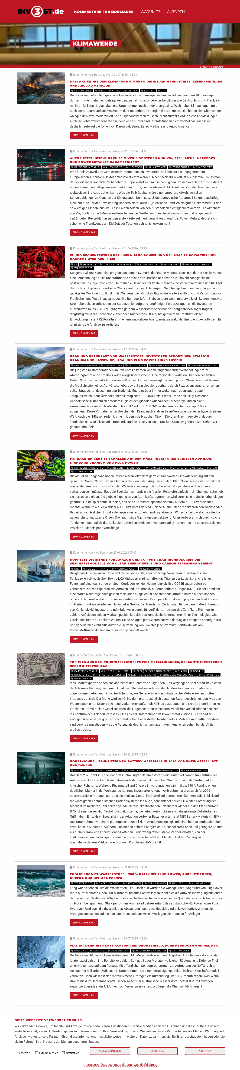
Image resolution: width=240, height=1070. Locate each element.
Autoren (176, 12)
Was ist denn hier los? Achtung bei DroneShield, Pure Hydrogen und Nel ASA (144, 945)
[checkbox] (16, 1053)
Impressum (91, 1064)
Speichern (157, 1050)
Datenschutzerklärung (116, 1064)
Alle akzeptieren (110, 1050)
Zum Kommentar (84, 135)
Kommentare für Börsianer (104, 12)
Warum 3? (150, 12)
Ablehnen (205, 1050)
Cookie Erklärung (145, 1064)
